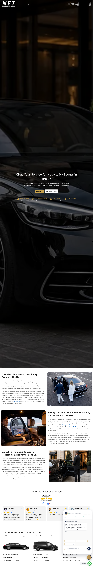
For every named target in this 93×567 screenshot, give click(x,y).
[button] (3, 514)
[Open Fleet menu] (49, 4)
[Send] (89, 548)
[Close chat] (89, 513)
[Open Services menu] (25, 4)
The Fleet (46, 4)
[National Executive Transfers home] (8, 4)
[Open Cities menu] (42, 4)
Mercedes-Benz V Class (40, 554)
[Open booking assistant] (89, 557)
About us (53, 4)
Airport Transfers (31, 4)
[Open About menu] (57, 4)
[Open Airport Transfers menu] (36, 4)
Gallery (60, 4)
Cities (39, 4)
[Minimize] (85, 513)
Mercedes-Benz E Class (71, 554)
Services (22, 4)
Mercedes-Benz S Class (10, 554)
